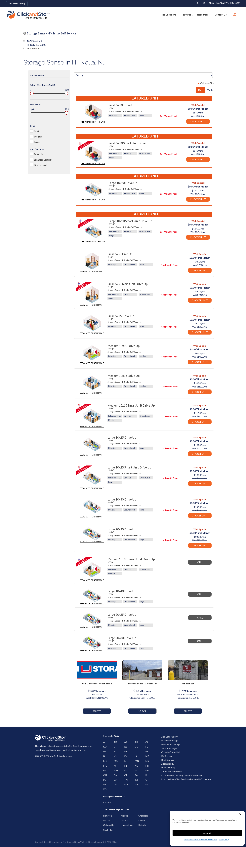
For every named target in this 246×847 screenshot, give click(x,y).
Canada (104, 802)
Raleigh (139, 825)
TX (135, 779)
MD (104, 760)
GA (104, 751)
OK (114, 775)
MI (125, 760)
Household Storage (170, 744)
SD (114, 779)
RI (146, 775)
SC (104, 779)
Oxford (122, 820)
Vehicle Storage (169, 748)
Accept (207, 833)
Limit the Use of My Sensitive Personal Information (186, 779)
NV (135, 765)
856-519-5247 (34, 48)
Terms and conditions (171, 771)
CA (146, 742)
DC (135, 746)
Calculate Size (207, 83)
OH (104, 775)
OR (125, 775)
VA (114, 784)
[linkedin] (204, 3)
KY (125, 756)
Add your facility (169, 736)
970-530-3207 (42, 756)
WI (146, 784)
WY (104, 789)
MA (114, 760)
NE (125, 765)
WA (125, 784)
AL (104, 742)
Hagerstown (122, 825)
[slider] (32, 93)
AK (114, 742)
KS (114, 756)
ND (146, 770)
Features (186, 14)
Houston (104, 815)
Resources (202, 14)
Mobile (122, 815)
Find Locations (168, 14)
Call (200, 562)
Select (97, 711)
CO (104, 746)
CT (114, 746)
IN (146, 751)
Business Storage (169, 740)
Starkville (104, 829)
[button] (240, 814)
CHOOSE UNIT (198, 121)
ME (146, 756)
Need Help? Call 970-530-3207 (224, 2)
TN (125, 779)
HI (114, 751)
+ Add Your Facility (17, 3)
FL (146, 746)
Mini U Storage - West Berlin (97, 683)
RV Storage (166, 756)
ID (125, 751)
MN (135, 760)
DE (125, 746)
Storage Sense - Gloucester (142, 683)
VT (104, 784)
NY (125, 770)
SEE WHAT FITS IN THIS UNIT (93, 122)
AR (135, 742)
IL (135, 751)
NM (114, 770)
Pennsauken (188, 683)
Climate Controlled (170, 752)
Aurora (104, 820)
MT (114, 765)
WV (135, 784)
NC (135, 770)
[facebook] (191, 3)
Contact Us (221, 14)
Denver (139, 820)
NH (146, 765)
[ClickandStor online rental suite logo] (23, 14)
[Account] (235, 15)
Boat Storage (167, 759)
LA (135, 756)
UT (146, 779)
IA (104, 756)
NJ (104, 770)
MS (146, 760)
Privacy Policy (224, 839)
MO (104, 765)
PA (135, 775)
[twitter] (197, 3)
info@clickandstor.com (61, 756)
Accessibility (167, 763)
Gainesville (104, 825)
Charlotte (139, 815)
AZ (125, 742)
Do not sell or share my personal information (200, 839)
